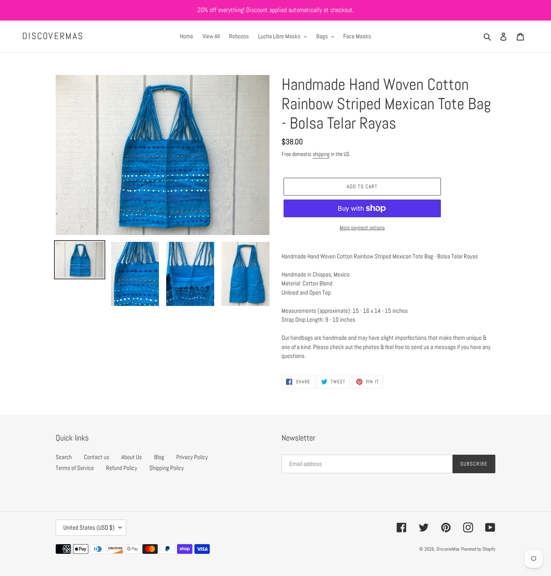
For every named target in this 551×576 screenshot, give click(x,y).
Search (64, 457)
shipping (321, 154)
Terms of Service (75, 468)
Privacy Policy (192, 457)
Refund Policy (121, 468)
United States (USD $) (89, 527)
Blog (159, 457)
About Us (131, 457)
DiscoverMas (52, 36)
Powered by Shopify (478, 549)
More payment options (362, 227)
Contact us (96, 457)
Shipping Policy (166, 468)
